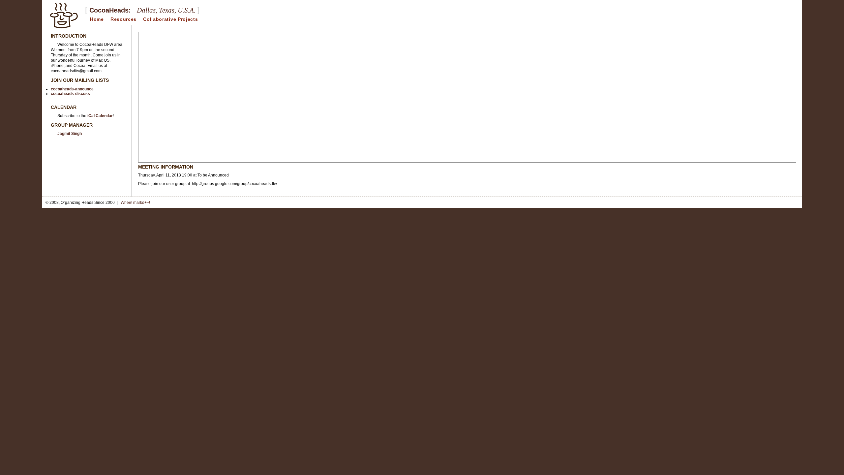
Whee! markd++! (135, 202)
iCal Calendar (100, 115)
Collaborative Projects (170, 19)
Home (97, 19)
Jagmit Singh (69, 133)
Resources (123, 19)
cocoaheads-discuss (70, 93)
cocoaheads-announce (72, 89)
